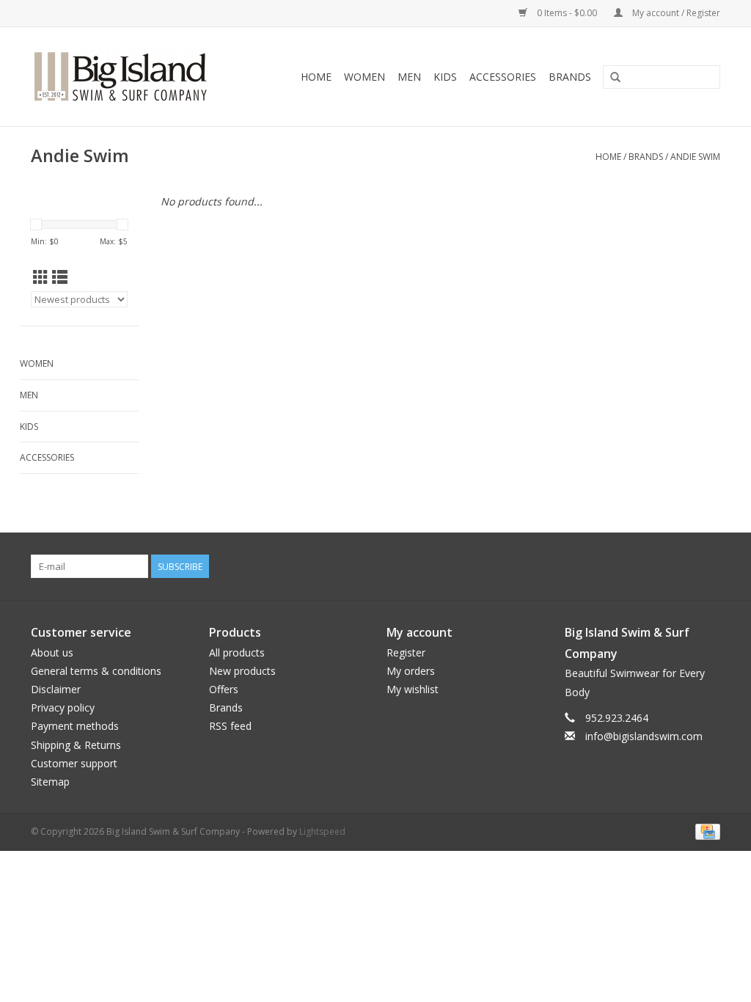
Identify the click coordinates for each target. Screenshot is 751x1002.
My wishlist (413, 689)
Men (409, 77)
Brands (570, 77)
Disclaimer (56, 689)
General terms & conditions (96, 671)
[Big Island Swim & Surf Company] (133, 76)
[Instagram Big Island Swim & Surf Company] (708, 566)
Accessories (502, 77)
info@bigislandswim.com (644, 736)
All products (237, 652)
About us (52, 652)
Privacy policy (63, 707)
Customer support (74, 763)
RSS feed (230, 726)
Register (406, 652)
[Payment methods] (705, 830)
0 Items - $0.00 (567, 13)
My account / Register (675, 13)
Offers (223, 689)
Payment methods (75, 726)
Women (364, 77)
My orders (411, 671)
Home (316, 77)
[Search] (615, 77)
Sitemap (50, 782)
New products (242, 671)
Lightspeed (322, 831)
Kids (445, 77)
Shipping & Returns (76, 745)
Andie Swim (695, 156)
